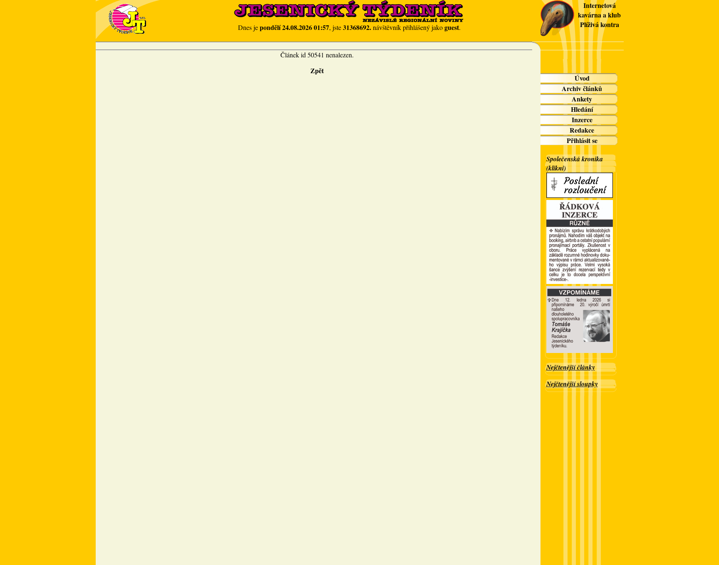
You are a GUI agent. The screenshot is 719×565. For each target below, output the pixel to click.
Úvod (582, 78)
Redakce (582, 130)
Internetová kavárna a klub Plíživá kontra (599, 14)
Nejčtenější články (570, 367)
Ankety (582, 99)
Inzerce (582, 119)
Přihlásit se (582, 140)
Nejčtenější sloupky (572, 383)
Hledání (582, 109)
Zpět (317, 70)
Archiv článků (582, 88)
